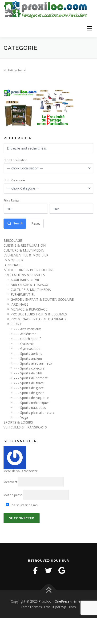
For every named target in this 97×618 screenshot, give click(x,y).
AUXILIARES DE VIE (25, 280)
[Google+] (61, 570)
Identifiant (10, 482)
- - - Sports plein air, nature (34, 412)
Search (18, 223)
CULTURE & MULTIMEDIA (24, 250)
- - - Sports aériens (28, 353)
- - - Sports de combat (31, 378)
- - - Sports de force (29, 383)
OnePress (62, 601)
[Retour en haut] (48, 590)
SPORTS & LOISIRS (18, 422)
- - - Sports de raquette (31, 397)
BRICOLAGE (13, 240)
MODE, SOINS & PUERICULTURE (29, 270)
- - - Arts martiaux (27, 329)
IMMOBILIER (13, 260)
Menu (89, 28)
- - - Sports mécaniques (31, 402)
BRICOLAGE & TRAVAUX (29, 284)
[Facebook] (35, 570)
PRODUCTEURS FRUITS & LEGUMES (39, 314)
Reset (35, 223)
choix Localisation (15, 160)
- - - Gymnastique (27, 348)
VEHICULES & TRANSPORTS (25, 427)
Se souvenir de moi (24, 505)
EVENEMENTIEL (23, 294)
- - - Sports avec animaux (33, 363)
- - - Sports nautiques (30, 407)
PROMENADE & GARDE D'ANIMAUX (38, 319)
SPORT (16, 324)
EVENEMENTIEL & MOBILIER (26, 255)
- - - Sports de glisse (29, 393)
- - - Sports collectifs (29, 368)
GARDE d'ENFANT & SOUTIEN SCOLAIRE (42, 299)
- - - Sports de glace (29, 388)
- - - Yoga (21, 417)
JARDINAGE (12, 265)
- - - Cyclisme (24, 343)
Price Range (12, 200)
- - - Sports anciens (28, 358)
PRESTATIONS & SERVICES (24, 275)
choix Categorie (14, 180)
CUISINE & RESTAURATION (25, 245)
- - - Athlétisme (25, 334)
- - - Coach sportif (27, 338)
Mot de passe (13, 495)
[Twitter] (48, 570)
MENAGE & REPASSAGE (29, 309)
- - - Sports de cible (28, 373)
